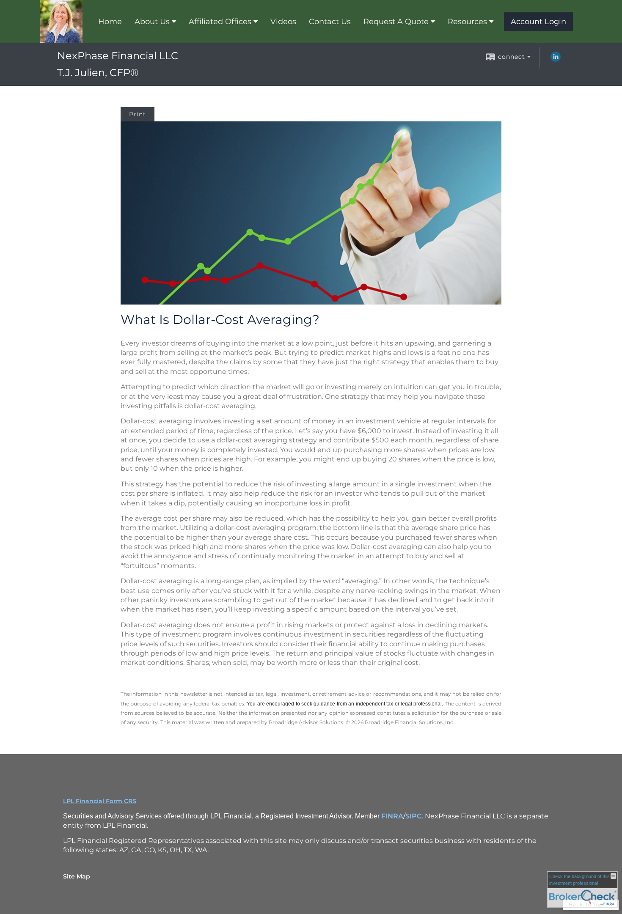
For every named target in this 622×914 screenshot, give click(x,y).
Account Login (538, 21)
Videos (283, 21)
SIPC (413, 816)
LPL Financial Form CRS (99, 801)
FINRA (392, 816)
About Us (152, 21)
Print (137, 114)
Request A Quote (396, 21)
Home (110, 21)
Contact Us (330, 21)
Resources (467, 21)
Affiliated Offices (220, 21)
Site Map (76, 876)
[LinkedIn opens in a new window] (555, 59)
